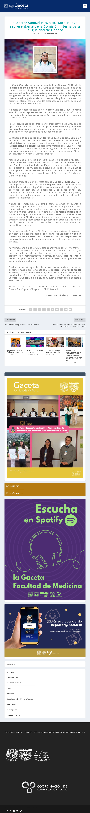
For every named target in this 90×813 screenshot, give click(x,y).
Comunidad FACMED (14, 683)
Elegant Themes (20, 808)
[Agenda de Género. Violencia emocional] (15, 342)
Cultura (10, 688)
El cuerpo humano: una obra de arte (53, 351)
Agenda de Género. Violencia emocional (15, 351)
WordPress (40, 808)
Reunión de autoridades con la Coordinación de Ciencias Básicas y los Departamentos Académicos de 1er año (74, 355)
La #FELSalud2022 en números (34, 351)
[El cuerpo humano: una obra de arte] (55, 342)
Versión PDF (13, 486)
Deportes (10, 694)
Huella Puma (11, 704)
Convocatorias (12, 677)
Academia (10, 672)
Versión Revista (15, 493)
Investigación (12, 710)
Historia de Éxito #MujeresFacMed (20, 699)
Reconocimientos (13, 715)
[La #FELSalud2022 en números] (35, 342)
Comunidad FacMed (50, 34)
